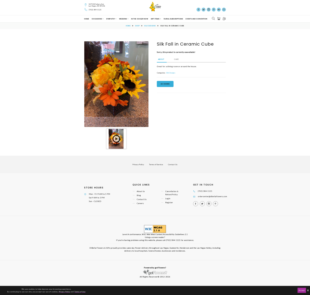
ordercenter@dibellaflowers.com (212, 196)
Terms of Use (79, 292)
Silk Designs (150, 26)
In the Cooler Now (139, 19)
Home (86, 19)
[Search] (213, 18)
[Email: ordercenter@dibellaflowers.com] (224, 10)
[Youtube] (219, 10)
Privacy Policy (138, 164)
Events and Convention (196, 19)
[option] (116, 84)
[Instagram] (209, 10)
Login (167, 198)
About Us (141, 191)
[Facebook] (198, 10)
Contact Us (173, 164)
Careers (140, 203)
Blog (139, 195)
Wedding (123, 19)
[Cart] (219, 18)
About (161, 59)
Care (176, 59)
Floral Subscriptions (173, 19)
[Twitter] (203, 10)
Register (169, 202)
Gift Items (155, 19)
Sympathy (110, 19)
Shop (137, 26)
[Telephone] (86, 9)
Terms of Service (156, 164)
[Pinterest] (214, 10)
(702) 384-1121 (95, 10)
